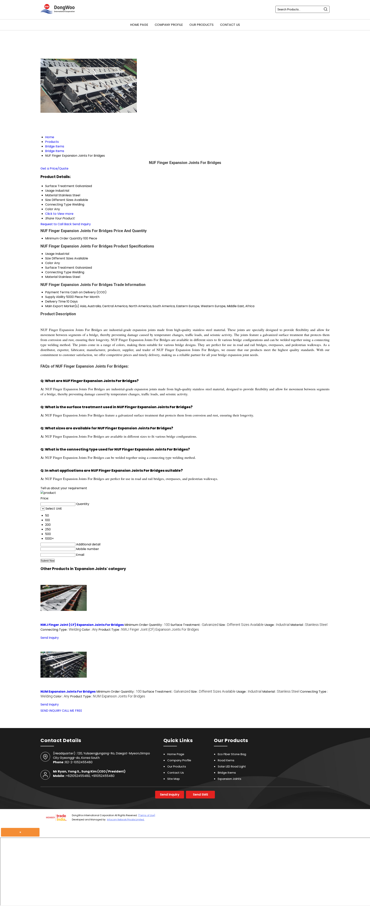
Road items (226, 760)
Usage (50, 254)
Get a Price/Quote (54, 168)
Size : (241, 625)
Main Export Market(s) (62, 306)
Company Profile (169, 25)
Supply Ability (55, 297)
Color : (90, 629)
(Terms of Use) (146, 815)
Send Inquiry (81, 224)
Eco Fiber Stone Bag (232, 754)
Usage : (277, 625)
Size (48, 258)
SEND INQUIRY (50, 710)
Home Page (139, 25)
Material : (308, 625)
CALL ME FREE (72, 710)
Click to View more (59, 213)
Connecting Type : (60, 629)
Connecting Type (58, 272)
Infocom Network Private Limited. (126, 819)
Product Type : (148, 629)
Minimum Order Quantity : (147, 625)
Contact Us (230, 25)
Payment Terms (57, 292)
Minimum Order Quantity (63, 238)
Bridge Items (227, 773)
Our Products (201, 25)
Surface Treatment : (194, 625)
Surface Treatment (59, 267)
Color (49, 263)
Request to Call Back (56, 224)
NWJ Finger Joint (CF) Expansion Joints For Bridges (82, 625)
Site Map (173, 779)
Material (51, 277)
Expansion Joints (229, 779)
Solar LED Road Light (232, 766)
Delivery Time (55, 301)
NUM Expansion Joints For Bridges (68, 691)
